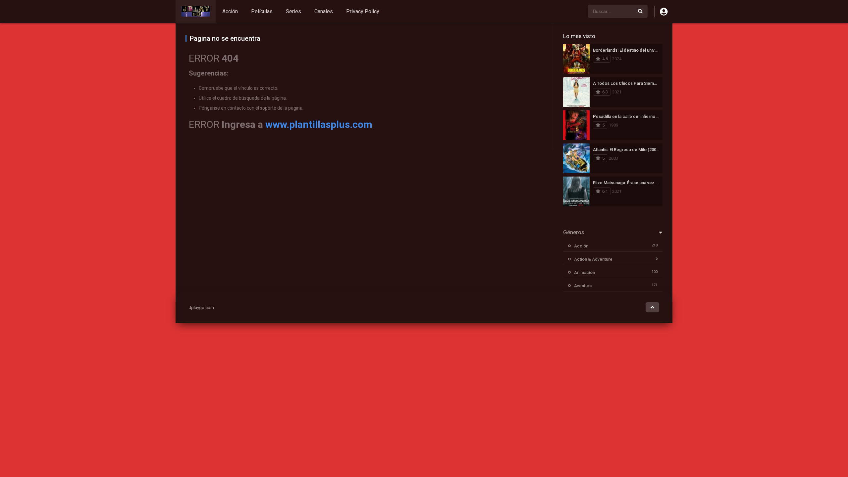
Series (293, 11)
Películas (262, 11)
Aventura (583, 285)
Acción (230, 11)
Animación (584, 272)
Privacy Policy (362, 11)
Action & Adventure (593, 259)
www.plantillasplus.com (318, 124)
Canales (323, 11)
